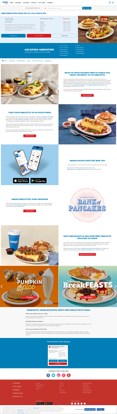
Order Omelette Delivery (87, 254)
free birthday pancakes (20, 205)
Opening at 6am (55, 347)
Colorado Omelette (86, 250)
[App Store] (48, 403)
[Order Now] (113, 3)
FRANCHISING (18, 393)
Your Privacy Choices (79, 409)
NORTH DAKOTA (21, 60)
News (60, 386)
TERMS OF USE (20, 410)
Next (115, 286)
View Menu (64, 35)
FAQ (60, 388)
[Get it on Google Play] (38, 180)
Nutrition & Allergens (87, 392)
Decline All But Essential (90, 409)
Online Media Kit (86, 386)
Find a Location (87, 95)
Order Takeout (29, 135)
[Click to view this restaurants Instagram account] (58, 375)
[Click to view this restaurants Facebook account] (48, 375)
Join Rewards (30, 210)
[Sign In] (110, 3)
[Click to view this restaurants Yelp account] (69, 375)
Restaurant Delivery (40, 384)
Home (5, 60)
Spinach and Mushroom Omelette (90, 248)
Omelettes (48, 60)
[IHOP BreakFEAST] (88, 286)
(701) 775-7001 (53, 358)
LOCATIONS (26, 2)
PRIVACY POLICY (21, 412)
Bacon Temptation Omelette (45, 116)
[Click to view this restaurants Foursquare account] (63, 375)
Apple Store (70, 169)
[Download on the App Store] (21, 180)
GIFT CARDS (42, 2)
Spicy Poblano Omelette (22, 119)
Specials (37, 388)
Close (100, 409)
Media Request (86, 384)
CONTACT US (17, 396)
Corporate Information (87, 383)
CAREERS (16, 390)
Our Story (61, 383)
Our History (61, 384)
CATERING (50, 2)
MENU (11, 2)
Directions (13, 35)
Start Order (39, 35)
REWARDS (18, 2)
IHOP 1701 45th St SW (38, 60)
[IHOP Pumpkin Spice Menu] (29, 286)
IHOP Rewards (39, 386)
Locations (12, 60)
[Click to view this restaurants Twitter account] (53, 375)
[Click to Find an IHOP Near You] (45, 8)
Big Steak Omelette (78, 85)
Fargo (29, 60)
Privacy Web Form (86, 388)
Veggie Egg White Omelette (96, 85)
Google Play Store (81, 169)
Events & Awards (62, 392)
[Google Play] (40, 403)
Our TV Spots (61, 390)
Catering (62, 360)
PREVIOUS (1, 286)
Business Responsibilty (87, 390)
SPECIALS (34, 2)
